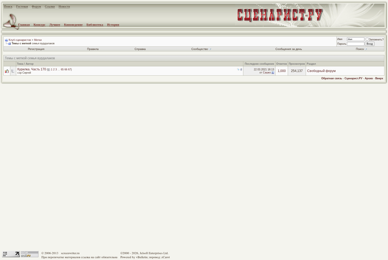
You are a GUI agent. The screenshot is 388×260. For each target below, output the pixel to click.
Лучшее (54, 24)
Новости (64, 6)
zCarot (165, 257)
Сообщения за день (288, 49)
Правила (93, 49)
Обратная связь (331, 78)
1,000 (282, 71)
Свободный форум (321, 71)
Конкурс (39, 24)
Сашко (267, 72)
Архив (369, 78)
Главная (24, 24)
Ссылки (50, 6)
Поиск (8, 6)
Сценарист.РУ (353, 78)
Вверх (379, 78)
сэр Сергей (24, 72)
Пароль (341, 43)
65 (62, 69)
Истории (113, 24)
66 (65, 69)
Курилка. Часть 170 (31, 69)
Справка (140, 49)
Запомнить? (376, 39)
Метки (38, 39)
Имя (339, 39)
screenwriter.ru (70, 253)
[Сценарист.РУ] (279, 18)
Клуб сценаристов (20, 39)
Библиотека (94, 24)
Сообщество (199, 49)
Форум (36, 6)
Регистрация (36, 49)
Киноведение (73, 24)
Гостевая (22, 6)
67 (69, 69)
